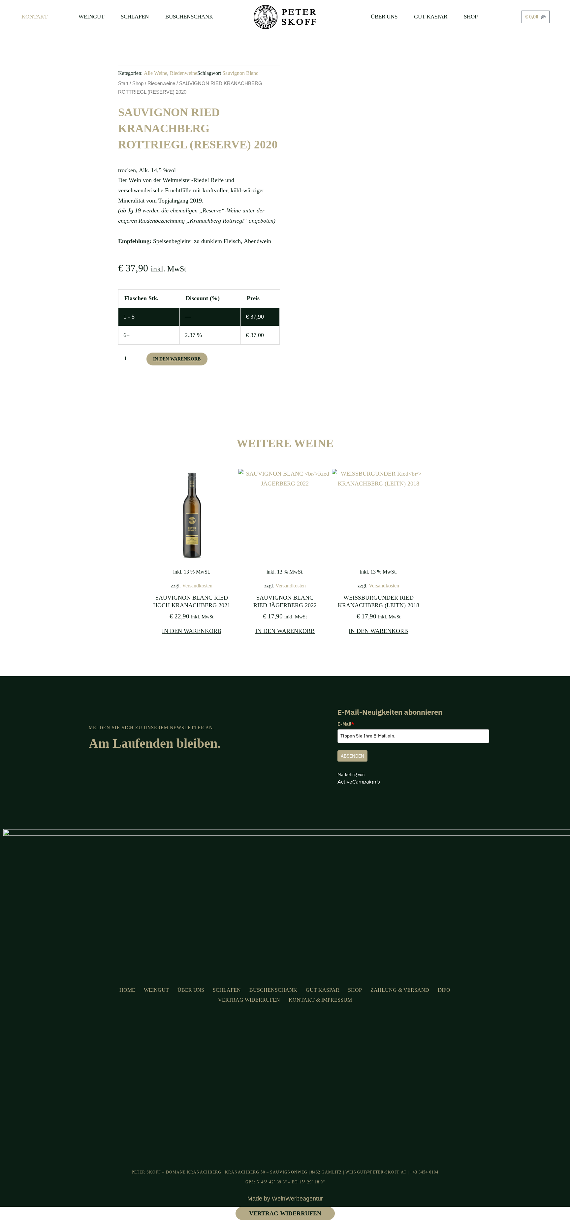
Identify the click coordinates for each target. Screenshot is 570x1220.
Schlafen (227, 990)
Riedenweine (183, 73)
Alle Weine (155, 73)
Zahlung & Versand (399, 990)
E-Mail (345, 724)
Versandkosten (197, 586)
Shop (137, 83)
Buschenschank (273, 990)
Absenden (352, 756)
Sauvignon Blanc (240, 73)
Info (444, 990)
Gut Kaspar (322, 990)
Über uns (190, 990)
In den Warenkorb (177, 359)
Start (123, 83)
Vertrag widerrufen (249, 1000)
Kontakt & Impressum (320, 1000)
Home (127, 990)
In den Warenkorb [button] (191, 631)
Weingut (156, 990)
